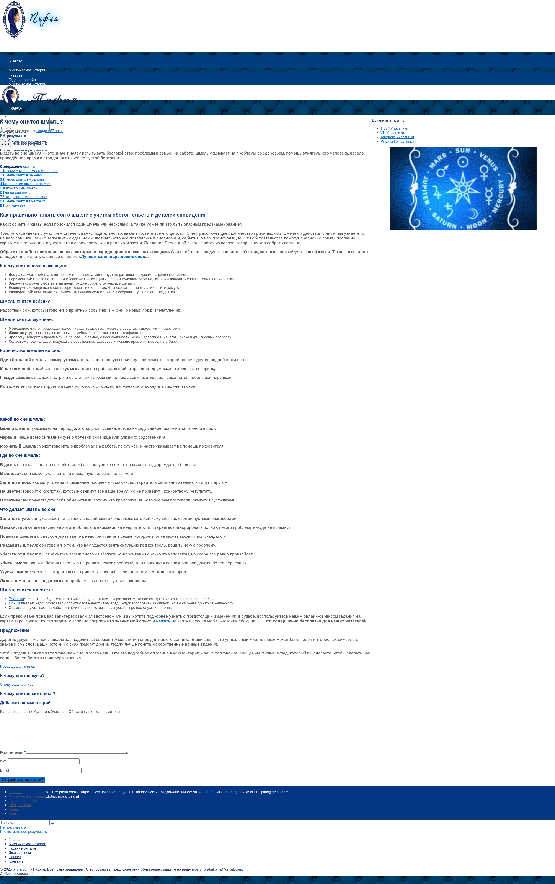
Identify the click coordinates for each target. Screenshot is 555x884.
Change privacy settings (19, 882)
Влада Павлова (49, 131)
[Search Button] (52, 823)
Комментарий (13, 752)
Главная (15, 60)
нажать (163, 621)
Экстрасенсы (20, 805)
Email (4, 770)
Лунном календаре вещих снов (113, 256)
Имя (3, 761)
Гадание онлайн (22, 801)
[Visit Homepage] (38, 38)
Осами (14, 608)
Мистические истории (27, 70)
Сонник (15, 809)
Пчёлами (16, 599)
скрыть (29, 166)
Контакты (16, 814)
